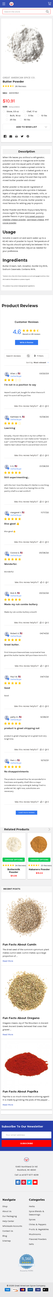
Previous (45, 829)
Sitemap (6, 1240)
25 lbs (13, 119)
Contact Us (7, 1231)
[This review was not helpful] (46, 406)
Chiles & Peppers (37, 1224)
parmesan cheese (35, 219)
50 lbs (27, 119)
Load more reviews (26, 812)
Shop (4, 1206)
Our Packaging (9, 1216)
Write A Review (26, 342)
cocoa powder (9, 223)
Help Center (8, 1221)
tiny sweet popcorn (34, 216)
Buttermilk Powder (13, 870)
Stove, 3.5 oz (13, 111)
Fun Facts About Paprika (20, 1091)
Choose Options (14, 860)
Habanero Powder (39, 869)
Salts (31, 1244)
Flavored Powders (37, 1239)
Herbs (32, 1206)
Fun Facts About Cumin (19, 944)
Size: (11, 107)
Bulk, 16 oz (15, 115)
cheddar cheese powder (14, 219)
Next (49, 829)
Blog (4, 1236)
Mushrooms (35, 1234)
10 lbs (44, 115)
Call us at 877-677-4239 (26, 1174)
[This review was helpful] (41, 406)
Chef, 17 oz (32, 111)
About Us (6, 1211)
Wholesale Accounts (12, 1226)
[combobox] (37, 362)
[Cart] (50, 4)
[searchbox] (15, 356)
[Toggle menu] (3, 4)
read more (8, 961)
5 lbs (30, 115)
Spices (32, 1219)
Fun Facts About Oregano (21, 1018)
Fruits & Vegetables (39, 1229)
